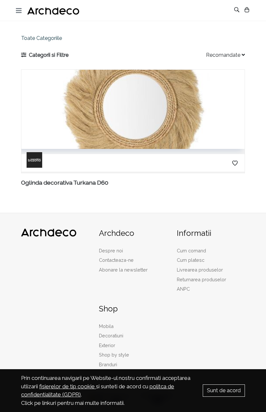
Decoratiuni (111, 335)
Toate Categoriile (41, 38)
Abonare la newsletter (123, 270)
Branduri (108, 364)
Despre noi (111, 250)
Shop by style (114, 354)
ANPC (183, 289)
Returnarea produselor (201, 279)
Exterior (107, 345)
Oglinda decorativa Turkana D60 (64, 182)
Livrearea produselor (200, 270)
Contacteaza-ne (116, 260)
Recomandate (224, 55)
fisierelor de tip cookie (67, 386)
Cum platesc (190, 260)
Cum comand (191, 250)
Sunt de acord (224, 390)
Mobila (106, 326)
